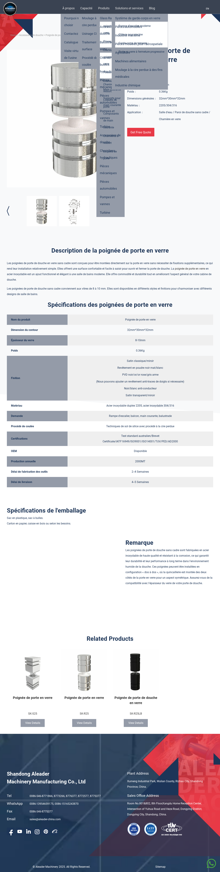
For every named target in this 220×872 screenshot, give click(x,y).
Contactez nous (75, 33)
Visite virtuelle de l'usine (73, 54)
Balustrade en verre (109, 45)
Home (13, 35)
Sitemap (160, 866)
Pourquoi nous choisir (74, 21)
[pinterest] (46, 831)
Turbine (105, 126)
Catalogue (71, 42)
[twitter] (37, 831)
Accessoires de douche (110, 30)
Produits (103, 8)
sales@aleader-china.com (45, 819)
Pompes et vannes (107, 114)
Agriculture (122, 52)
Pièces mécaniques (108, 83)
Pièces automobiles (108, 99)
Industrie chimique (127, 85)
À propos (68, 8)
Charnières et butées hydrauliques (109, 64)
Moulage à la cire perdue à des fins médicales (138, 73)
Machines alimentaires (130, 61)
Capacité (86, 8)
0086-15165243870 (67, 803)
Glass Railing (108, 18)
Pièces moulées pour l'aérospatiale (139, 44)
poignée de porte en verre (190, 268)
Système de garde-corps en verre (137, 18)
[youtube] (19, 831)
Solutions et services (129, 8)
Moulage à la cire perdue (91, 21)
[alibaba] (54, 831)
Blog (152, 8)
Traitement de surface (91, 45)
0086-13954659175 (41, 803)
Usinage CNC (91, 33)
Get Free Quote (140, 132)
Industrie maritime (127, 35)
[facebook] (11, 831)
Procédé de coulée (89, 61)
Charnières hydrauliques (108, 154)
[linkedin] (28, 831)
